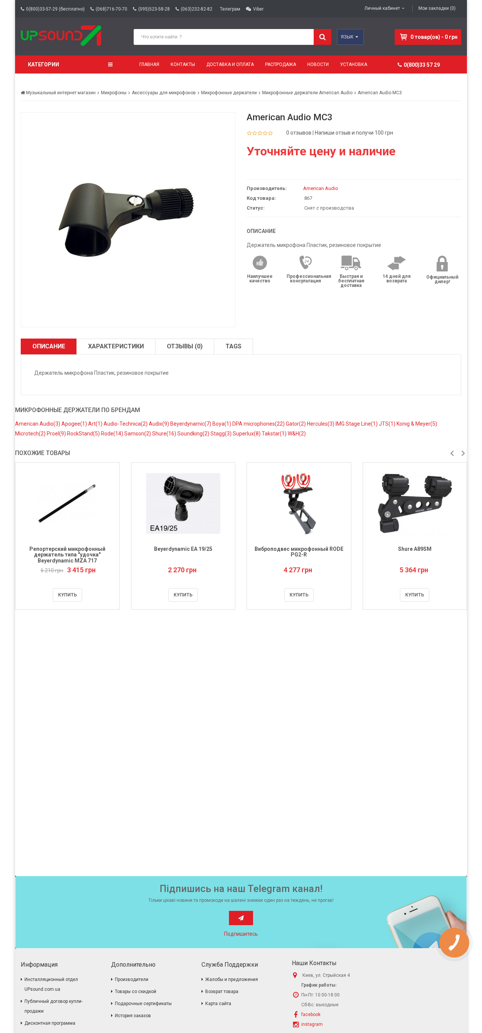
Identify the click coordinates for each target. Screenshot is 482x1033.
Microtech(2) (31, 434)
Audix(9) (159, 424)
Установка (353, 64)
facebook (310, 1014)
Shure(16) (164, 434)
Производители (131, 979)
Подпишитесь (241, 934)
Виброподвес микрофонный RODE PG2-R (299, 552)
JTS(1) (388, 424)
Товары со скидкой (135, 991)
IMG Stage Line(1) (357, 424)
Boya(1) (222, 424)
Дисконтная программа (49, 1023)
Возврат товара (221, 991)
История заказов (133, 1015)
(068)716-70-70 (111, 9)
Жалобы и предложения (231, 979)
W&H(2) (297, 434)
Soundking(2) (193, 434)
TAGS (233, 346)
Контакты (183, 64)
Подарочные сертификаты (143, 1003)
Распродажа (280, 64)
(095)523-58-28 (154, 9)
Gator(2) (296, 424)
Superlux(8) (247, 434)
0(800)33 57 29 (422, 65)
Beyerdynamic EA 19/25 (183, 549)
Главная (149, 64)
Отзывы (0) (185, 346)
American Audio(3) (38, 424)
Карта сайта (218, 1003)
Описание (48, 346)
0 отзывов (298, 133)
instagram (312, 1024)
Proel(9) (57, 434)
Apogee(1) (74, 424)
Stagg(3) (221, 434)
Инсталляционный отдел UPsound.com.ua (51, 984)
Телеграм (230, 9)
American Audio (320, 188)
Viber (258, 9)
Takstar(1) (275, 434)
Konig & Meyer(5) (417, 424)
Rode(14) (112, 434)
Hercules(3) (321, 424)
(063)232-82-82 (196, 9)
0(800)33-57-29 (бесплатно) (55, 9)
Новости (318, 64)
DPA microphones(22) (259, 424)
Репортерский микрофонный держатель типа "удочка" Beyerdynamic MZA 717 (67, 555)
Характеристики (116, 346)
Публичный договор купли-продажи (53, 1006)
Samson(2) (138, 434)
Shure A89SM (415, 549)
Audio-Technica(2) (126, 424)
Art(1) (96, 424)
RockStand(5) (84, 434)
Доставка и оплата (230, 64)
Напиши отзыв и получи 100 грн (354, 133)
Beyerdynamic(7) (191, 424)
